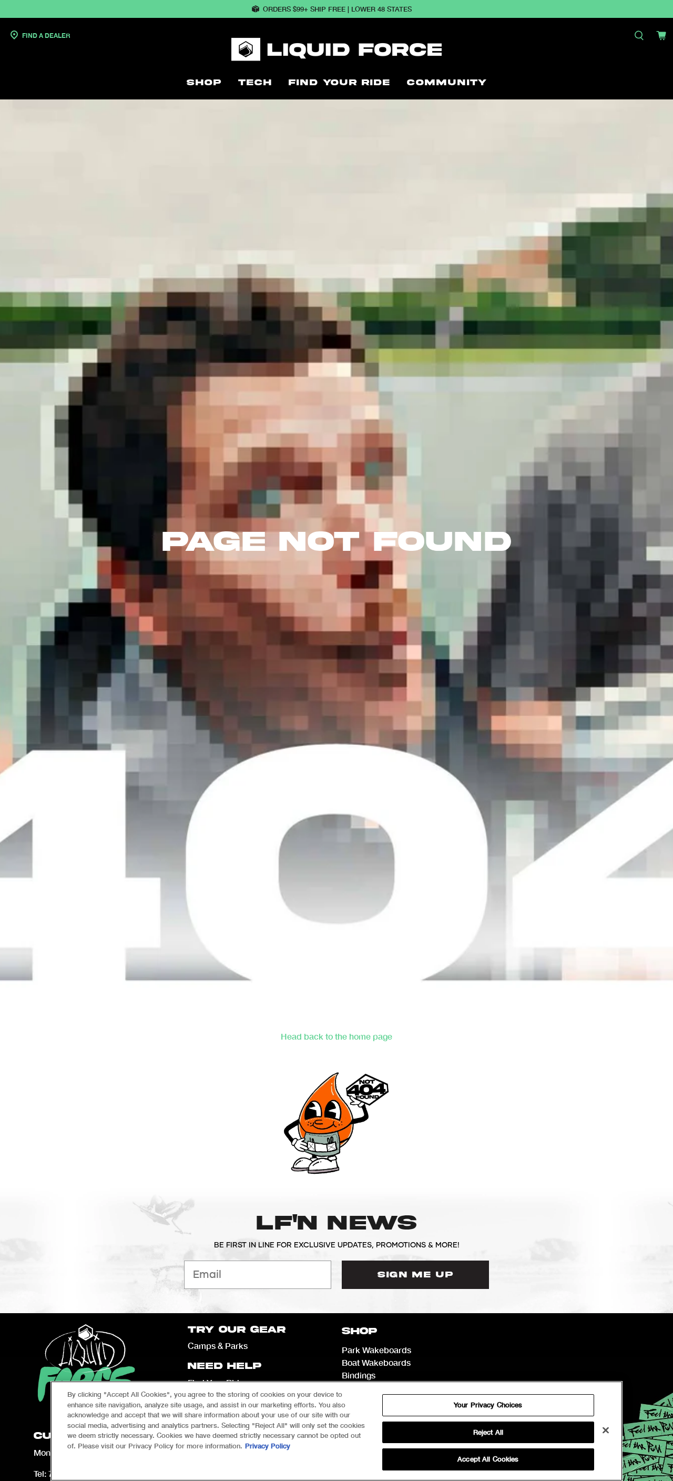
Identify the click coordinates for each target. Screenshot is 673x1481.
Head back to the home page (336, 1036)
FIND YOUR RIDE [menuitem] (339, 82)
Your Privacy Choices (488, 1405)
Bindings (358, 1375)
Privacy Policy (267, 1446)
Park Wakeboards (376, 1350)
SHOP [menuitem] (204, 82)
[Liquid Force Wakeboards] (336, 49)
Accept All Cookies (487, 1459)
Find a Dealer (45, 35)
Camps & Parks (218, 1346)
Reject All (488, 1432)
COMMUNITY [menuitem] (447, 82)
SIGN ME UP (415, 1275)
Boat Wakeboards (376, 1362)
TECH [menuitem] (255, 82)
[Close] (605, 1430)
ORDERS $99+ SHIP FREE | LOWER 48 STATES (337, 9)
